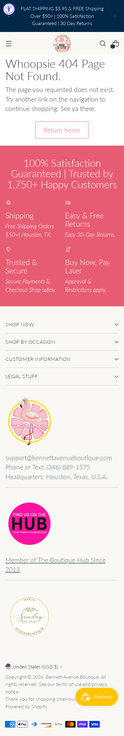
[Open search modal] (102, 43)
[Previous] (9, 16)
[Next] (115, 16)
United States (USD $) (35, 666)
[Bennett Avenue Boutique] (62, 43)
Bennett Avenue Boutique (72, 677)
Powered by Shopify (26, 706)
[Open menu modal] (8, 43)
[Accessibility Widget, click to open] (9, 9)
